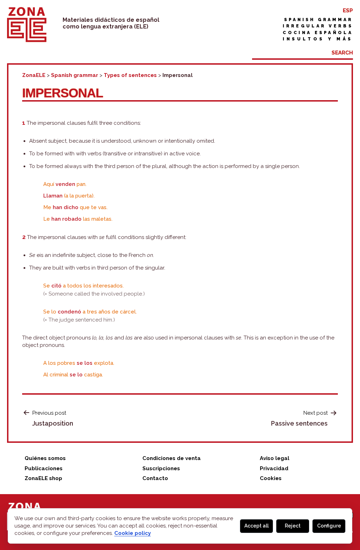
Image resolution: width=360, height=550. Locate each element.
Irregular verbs (318, 26)
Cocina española (318, 32)
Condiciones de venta (171, 458)
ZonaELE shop (43, 478)
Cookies (271, 478)
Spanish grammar (318, 19)
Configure (329, 526)
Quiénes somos (45, 458)
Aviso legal (274, 458)
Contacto (155, 478)
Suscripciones (161, 468)
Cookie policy (132, 533)
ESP (348, 10)
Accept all (256, 526)
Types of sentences (130, 75)
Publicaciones (44, 468)
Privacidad (274, 468)
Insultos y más (318, 39)
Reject (293, 526)
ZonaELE (33, 75)
